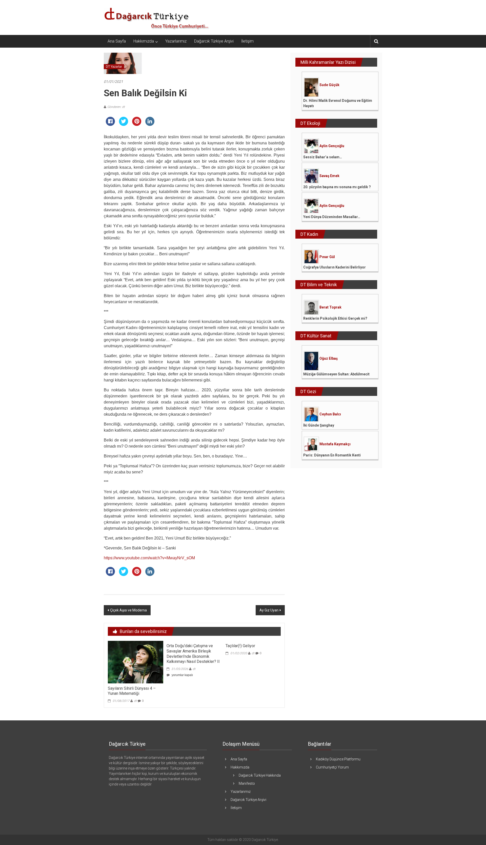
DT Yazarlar (114, 66)
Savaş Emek (329, 176)
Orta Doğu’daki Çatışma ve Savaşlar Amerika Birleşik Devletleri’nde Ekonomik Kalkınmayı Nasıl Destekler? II (193, 653)
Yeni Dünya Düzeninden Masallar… (331, 217)
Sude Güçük (329, 85)
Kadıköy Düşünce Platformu (338, 759)
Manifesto (247, 783)
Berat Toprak (330, 307)
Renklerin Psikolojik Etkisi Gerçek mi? (335, 318)
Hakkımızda (143, 41)
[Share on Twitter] (123, 124)
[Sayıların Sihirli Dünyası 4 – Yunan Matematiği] (135, 662)
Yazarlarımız (176, 41)
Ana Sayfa (117, 41)
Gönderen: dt (116, 107)
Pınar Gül (327, 257)
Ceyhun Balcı (330, 414)
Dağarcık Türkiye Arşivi (214, 41)
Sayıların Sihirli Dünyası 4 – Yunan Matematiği (132, 691)
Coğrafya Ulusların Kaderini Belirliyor (334, 267)
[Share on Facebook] (110, 124)
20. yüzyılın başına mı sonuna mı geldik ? (337, 187)
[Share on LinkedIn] (149, 124)
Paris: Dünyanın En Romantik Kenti (332, 455)
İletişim (247, 41)
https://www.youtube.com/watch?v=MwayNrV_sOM (149, 558)
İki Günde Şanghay (318, 425)
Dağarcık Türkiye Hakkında (260, 775)
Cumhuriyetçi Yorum (332, 767)
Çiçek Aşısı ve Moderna (128, 610)
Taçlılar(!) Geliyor (240, 645)
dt (135, 701)
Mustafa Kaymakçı (335, 444)
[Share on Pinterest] (136, 124)
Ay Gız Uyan (268, 610)
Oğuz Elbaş (328, 358)
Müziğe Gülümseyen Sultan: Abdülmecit (336, 374)
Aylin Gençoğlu (331, 146)
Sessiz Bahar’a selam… (322, 157)
